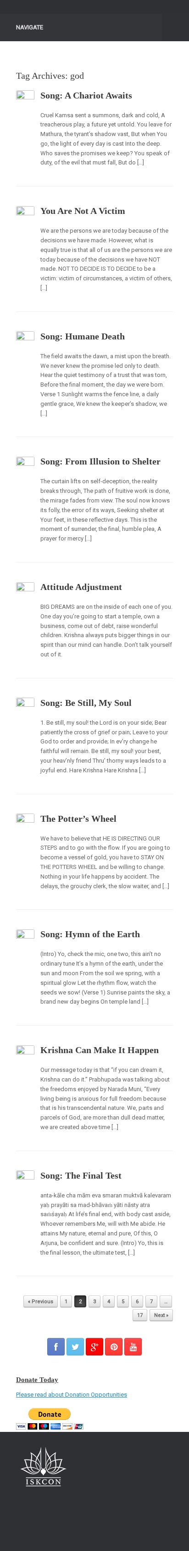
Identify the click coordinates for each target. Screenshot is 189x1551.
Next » (161, 1315)
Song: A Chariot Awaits (86, 95)
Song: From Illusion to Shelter (100, 461)
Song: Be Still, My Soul (86, 703)
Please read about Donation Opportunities (71, 1394)
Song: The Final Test (81, 1175)
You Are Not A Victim (82, 211)
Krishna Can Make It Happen (99, 1050)
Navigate (29, 27)
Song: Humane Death (82, 336)
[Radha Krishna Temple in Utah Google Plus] (94, 1346)
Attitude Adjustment (81, 587)
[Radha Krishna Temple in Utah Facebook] (56, 1346)
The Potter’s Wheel (78, 819)
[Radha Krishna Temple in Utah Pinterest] (113, 1346)
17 (140, 1315)
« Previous (40, 1302)
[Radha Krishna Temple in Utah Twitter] (75, 1346)
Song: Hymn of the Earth (90, 934)
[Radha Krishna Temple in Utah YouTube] (133, 1346)
